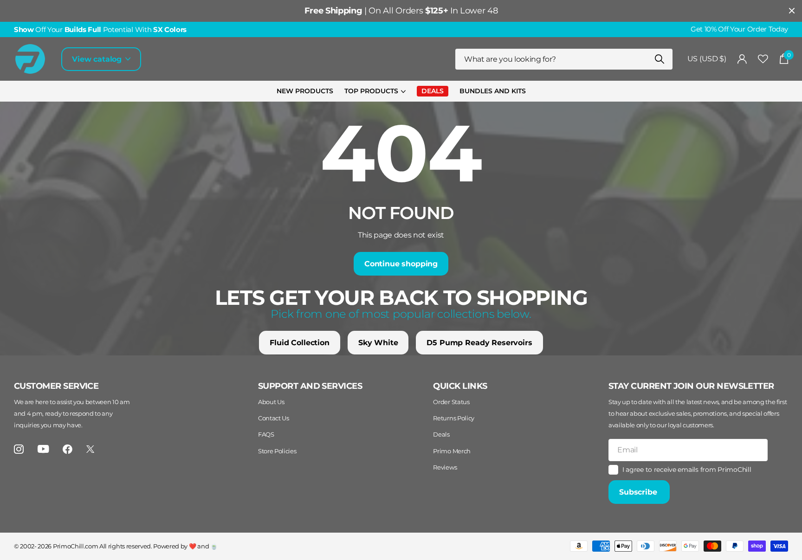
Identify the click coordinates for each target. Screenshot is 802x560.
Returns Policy (453, 418)
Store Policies (277, 451)
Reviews (445, 467)
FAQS (266, 434)
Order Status (451, 402)
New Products (305, 91)
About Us (271, 402)
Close (792, 11)
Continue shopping (401, 263)
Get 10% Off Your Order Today (739, 29)
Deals (441, 434)
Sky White (378, 342)
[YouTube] (43, 449)
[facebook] (67, 449)
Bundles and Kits (492, 91)
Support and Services (310, 386)
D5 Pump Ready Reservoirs (479, 342)
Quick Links (460, 386)
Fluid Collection (299, 342)
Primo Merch (451, 451)
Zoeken (660, 59)
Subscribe (639, 492)
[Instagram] (19, 449)
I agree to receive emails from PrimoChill (686, 469)
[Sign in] (742, 59)
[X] (90, 449)
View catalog (98, 59)
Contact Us (273, 418)
